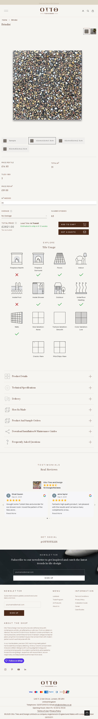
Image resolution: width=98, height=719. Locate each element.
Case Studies (79, 610)
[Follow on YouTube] (18, 669)
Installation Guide (81, 603)
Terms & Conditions (82, 596)
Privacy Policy (79, 600)
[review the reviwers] (44, 495)
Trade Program (58, 600)
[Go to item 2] (93, 31)
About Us (56, 606)
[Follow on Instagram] (5, 669)
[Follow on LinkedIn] (25, 669)
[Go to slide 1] (47, 518)
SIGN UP (49, 578)
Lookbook (56, 596)
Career (77, 606)
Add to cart (68, 224)
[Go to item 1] (86, 31)
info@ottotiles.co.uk (63, 705)
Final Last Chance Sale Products (49, 2)
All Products (57, 603)
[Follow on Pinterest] (12, 669)
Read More (11, 513)
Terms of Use (43, 711)
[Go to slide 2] (49, 518)
